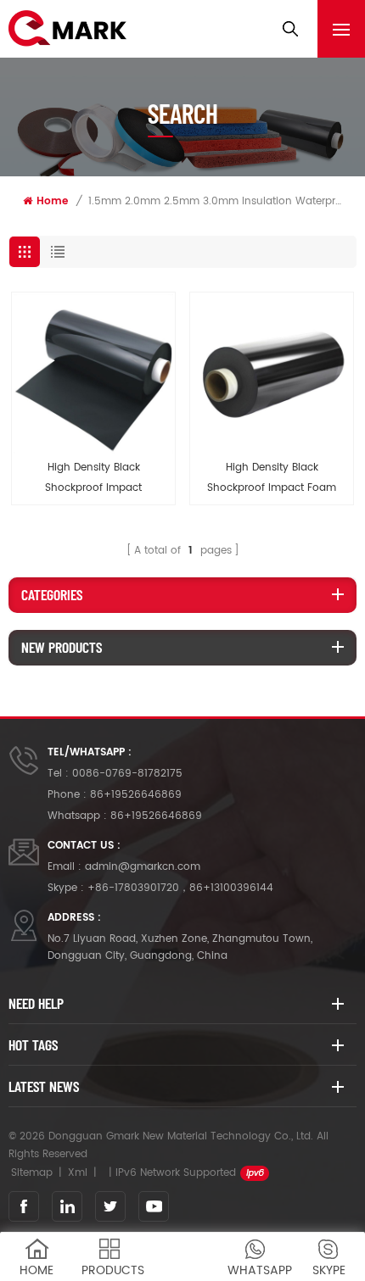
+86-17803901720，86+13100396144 (180, 888)
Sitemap (32, 1173)
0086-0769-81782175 (127, 774)
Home (52, 201)
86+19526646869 (136, 795)
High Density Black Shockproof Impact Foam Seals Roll (271, 478)
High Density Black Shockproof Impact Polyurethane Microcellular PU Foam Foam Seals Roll (93, 478)
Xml (77, 1173)
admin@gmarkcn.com (142, 867)
